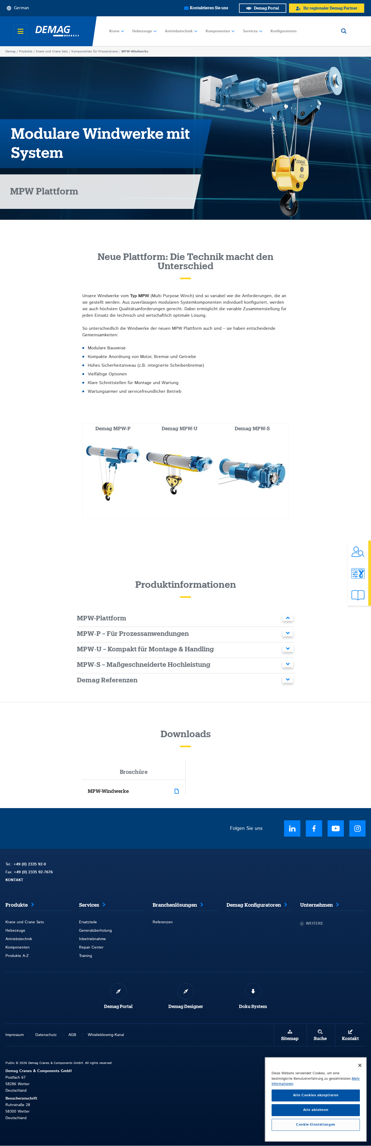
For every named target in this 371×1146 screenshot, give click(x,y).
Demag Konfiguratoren (254, 905)
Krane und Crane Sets (52, 51)
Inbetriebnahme (92, 939)
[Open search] (343, 31)
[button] (185, 619)
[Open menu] (20, 31)
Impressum (14, 1035)
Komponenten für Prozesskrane (94, 51)
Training (85, 956)
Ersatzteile (88, 922)
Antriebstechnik (179, 31)
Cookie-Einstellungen (315, 1124)
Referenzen (163, 922)
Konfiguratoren (284, 31)
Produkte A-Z (17, 956)
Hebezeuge (142, 31)
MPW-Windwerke (108, 791)
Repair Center (91, 947)
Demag (10, 51)
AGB (72, 1035)
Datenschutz (46, 1035)
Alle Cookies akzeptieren (316, 1095)
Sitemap (289, 1039)
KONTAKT (14, 880)
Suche (320, 1039)
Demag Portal (118, 1006)
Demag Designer (185, 1006)
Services (250, 31)
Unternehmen (316, 905)
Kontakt (350, 1039)
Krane (114, 31)
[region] (316, 1099)
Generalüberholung (95, 930)
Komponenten (218, 31)
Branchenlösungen (175, 905)
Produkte (25, 51)
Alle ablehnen (316, 1110)
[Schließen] (360, 1065)
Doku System (253, 1006)
